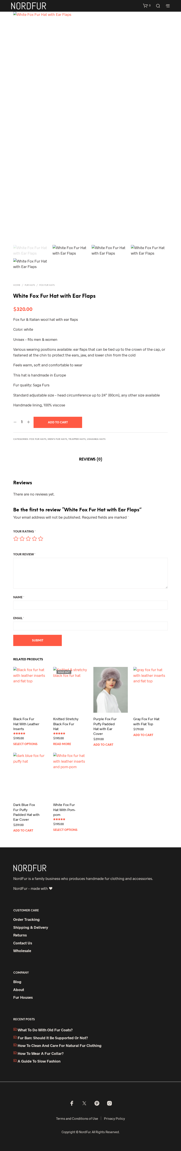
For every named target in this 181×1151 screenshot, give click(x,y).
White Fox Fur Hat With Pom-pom (64, 809)
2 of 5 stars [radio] (22, 538)
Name (18, 597)
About (18, 989)
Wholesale (22, 950)
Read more (62, 744)
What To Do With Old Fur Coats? (45, 1030)
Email (18, 618)
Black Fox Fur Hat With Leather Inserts (26, 724)
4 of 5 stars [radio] (34, 538)
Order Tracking (26, 919)
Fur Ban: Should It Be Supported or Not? (53, 1037)
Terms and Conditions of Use (77, 1118)
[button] (147, 5)
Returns (20, 935)
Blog (17, 981)
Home (16, 285)
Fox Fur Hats (47, 285)
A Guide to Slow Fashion (39, 1061)
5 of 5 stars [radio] (40, 538)
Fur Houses (23, 997)
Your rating (24, 531)
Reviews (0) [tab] (90, 459)
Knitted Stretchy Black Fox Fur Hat (65, 724)
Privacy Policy (114, 1118)
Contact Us (22, 943)
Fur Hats (30, 285)
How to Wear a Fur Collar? (41, 1053)
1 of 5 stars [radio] (16, 538)
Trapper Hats (77, 439)
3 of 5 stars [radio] (28, 538)
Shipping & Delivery (30, 927)
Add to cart (103, 744)
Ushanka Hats (96, 439)
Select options (25, 744)
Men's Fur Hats (57, 439)
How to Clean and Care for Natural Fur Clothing (60, 1045)
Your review (24, 554)
